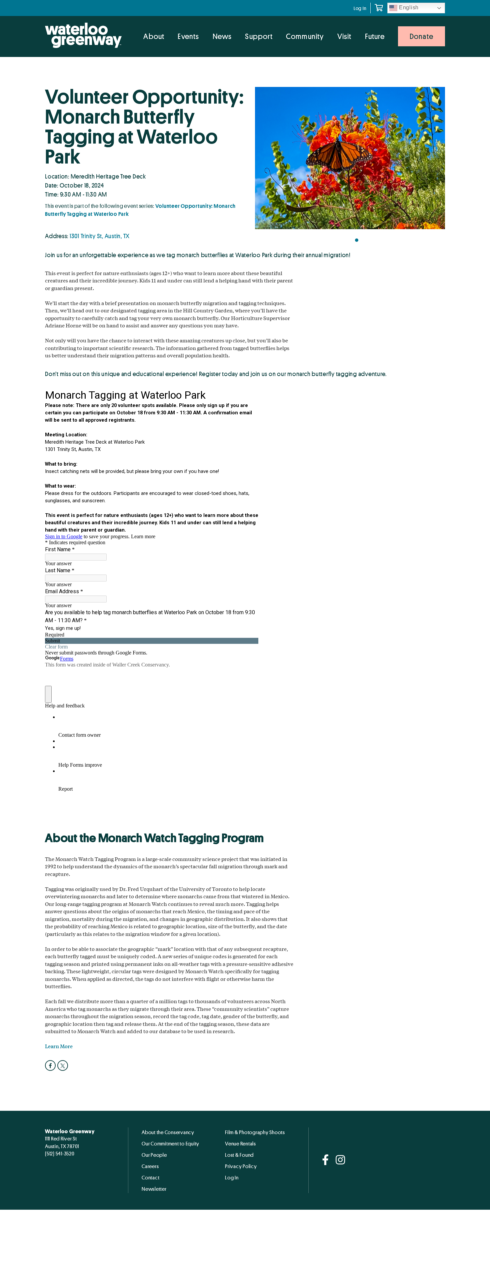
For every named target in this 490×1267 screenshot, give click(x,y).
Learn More (59, 1046)
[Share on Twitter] (63, 1065)
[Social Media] (325, 1160)
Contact (150, 1177)
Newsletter (154, 1188)
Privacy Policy (241, 1166)
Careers (150, 1166)
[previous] (266, 160)
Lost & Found (239, 1154)
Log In (360, 8)
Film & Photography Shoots (255, 1132)
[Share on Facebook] (51, 1065)
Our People (154, 1154)
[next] (433, 160)
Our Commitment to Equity (170, 1143)
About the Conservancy (168, 1132)
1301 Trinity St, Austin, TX (100, 236)
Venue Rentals (240, 1143)
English (408, 7)
